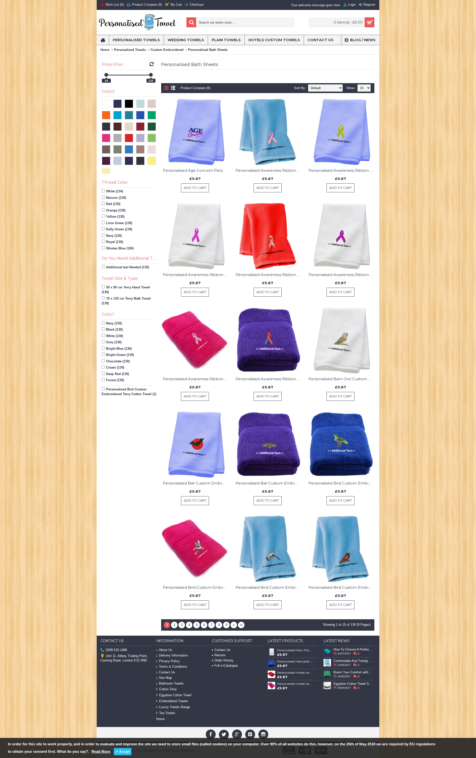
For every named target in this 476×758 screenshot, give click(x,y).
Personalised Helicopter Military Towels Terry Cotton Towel (294, 661)
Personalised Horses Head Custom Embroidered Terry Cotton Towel (294, 672)
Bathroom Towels (171, 683)
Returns (220, 655)
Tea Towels (167, 713)
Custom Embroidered (166, 50)
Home (104, 50)
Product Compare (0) (195, 88)
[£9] (106, 75)
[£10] (151, 75)
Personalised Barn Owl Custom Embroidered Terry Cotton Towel (341, 379)
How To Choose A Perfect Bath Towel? (353, 649)
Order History (224, 660)
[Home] (103, 40)
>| (241, 625)
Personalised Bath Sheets (208, 50)
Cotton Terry (168, 689)
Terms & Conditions (173, 666)
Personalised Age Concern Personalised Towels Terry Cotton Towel (196, 170)
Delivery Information (173, 655)
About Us (165, 650)
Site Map (165, 678)
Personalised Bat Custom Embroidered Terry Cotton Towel (196, 483)
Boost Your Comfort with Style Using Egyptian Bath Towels (353, 672)
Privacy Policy (169, 661)
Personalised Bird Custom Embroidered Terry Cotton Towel (341, 483)
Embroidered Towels (173, 701)
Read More (100, 751)
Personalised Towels (130, 50)
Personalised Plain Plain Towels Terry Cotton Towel (294, 650)
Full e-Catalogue (226, 665)
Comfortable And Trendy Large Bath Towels (353, 661)
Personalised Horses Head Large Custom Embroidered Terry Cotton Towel (294, 684)
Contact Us (167, 672)
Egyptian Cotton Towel (175, 695)
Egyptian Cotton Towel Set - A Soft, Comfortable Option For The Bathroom (353, 684)
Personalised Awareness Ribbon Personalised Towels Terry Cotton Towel (268, 170)
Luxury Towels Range (174, 707)
